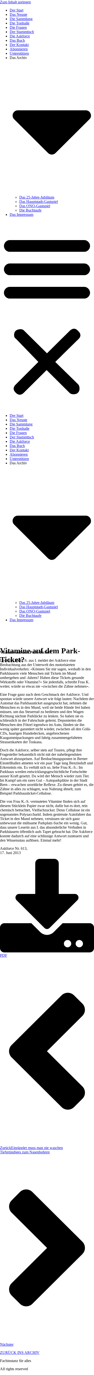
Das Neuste (18, 14)
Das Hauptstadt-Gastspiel (38, 202)
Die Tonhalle (19, 23)
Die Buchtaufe (30, 210)
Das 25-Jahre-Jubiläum (36, 197)
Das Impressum (21, 214)
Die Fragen (18, 27)
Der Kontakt (19, 45)
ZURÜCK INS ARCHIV (20, 1353)
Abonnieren (19, 49)
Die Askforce (20, 36)
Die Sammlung (21, 19)
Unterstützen (19, 53)
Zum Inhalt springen (15, 2)
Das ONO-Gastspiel (34, 206)
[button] (47, 315)
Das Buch (17, 40)
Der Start (16, 10)
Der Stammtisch (22, 32)
